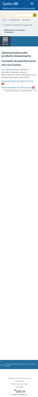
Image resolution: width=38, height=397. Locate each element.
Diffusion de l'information (19, 384)
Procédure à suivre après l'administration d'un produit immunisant (19, 365)
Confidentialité (19, 381)
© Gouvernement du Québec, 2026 (19, 394)
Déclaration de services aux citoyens (20, 378)
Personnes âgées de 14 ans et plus (17, 87)
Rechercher (34, 15)
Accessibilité (20, 387)
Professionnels (15, 20)
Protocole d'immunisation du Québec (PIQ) (18, 25)
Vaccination (26, 20)
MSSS (5, 20)
